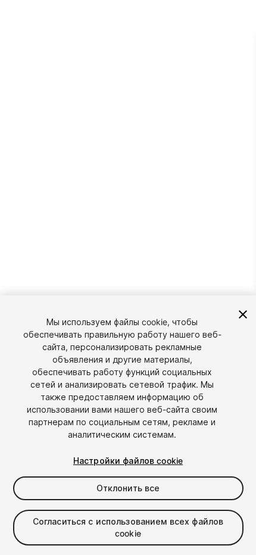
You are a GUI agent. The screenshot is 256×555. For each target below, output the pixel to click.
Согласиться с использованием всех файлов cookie (128, 527)
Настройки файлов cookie (128, 461)
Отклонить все (128, 488)
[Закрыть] (243, 314)
